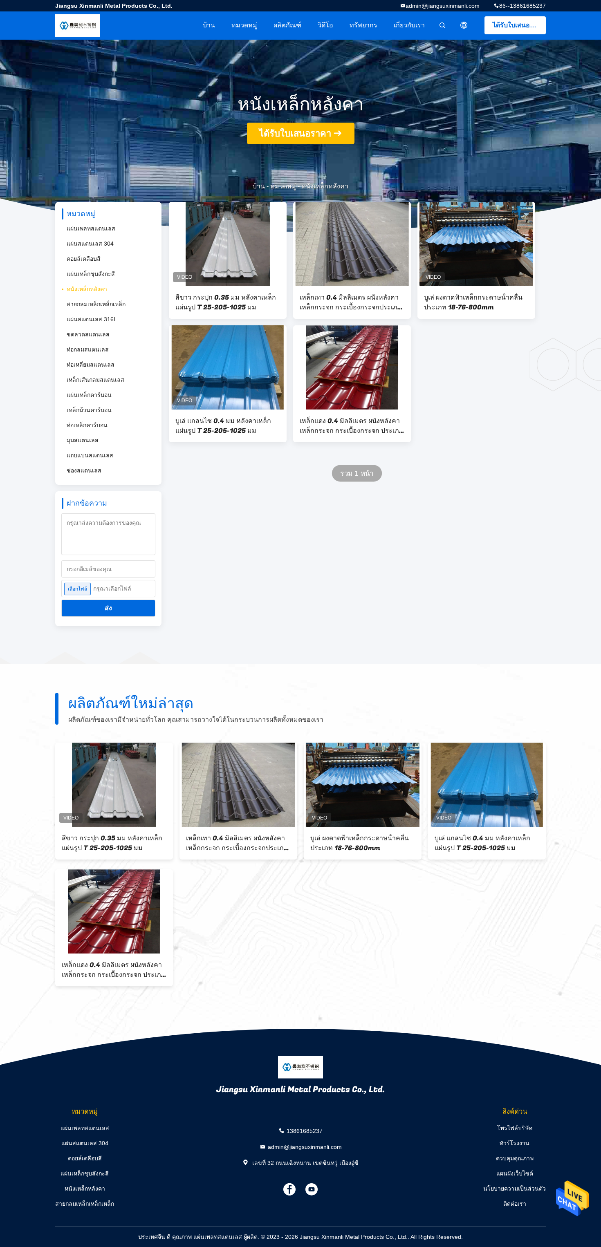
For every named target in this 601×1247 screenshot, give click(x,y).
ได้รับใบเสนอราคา (519, 25)
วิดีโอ (325, 25)
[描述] (464, 25)
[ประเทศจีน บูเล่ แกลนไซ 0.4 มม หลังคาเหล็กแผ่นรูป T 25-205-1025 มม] (228, 367)
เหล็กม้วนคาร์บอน (89, 410)
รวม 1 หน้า (357, 473)
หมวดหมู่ (244, 25)
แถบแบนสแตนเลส (90, 455)
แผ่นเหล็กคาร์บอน (89, 395)
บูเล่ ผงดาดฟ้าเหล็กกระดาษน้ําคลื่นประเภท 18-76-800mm (473, 302)
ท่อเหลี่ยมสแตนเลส (90, 364)
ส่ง (108, 607)
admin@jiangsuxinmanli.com (443, 5)
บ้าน (209, 25)
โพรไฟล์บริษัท (514, 1128)
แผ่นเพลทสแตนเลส (91, 228)
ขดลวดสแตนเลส (88, 334)
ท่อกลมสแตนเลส (88, 349)
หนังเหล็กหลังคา (87, 289)
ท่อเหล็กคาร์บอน (87, 425)
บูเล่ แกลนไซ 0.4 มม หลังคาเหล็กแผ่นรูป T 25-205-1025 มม (223, 426)
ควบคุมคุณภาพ (515, 1158)
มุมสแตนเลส (83, 440)
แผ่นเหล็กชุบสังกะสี (91, 274)
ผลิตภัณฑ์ (287, 25)
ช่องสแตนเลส (84, 470)
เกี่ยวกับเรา (409, 25)
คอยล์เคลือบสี (84, 258)
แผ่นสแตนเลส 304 (90, 243)
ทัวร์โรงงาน (514, 1143)
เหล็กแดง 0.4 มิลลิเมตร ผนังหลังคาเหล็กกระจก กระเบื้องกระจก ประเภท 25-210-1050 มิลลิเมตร (352, 426)
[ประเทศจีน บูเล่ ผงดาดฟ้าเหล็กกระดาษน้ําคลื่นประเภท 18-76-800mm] (476, 244)
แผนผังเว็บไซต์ (514, 1173)
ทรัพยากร (363, 25)
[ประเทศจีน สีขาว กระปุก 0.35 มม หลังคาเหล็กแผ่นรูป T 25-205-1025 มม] (228, 244)
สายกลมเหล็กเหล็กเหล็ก (96, 304)
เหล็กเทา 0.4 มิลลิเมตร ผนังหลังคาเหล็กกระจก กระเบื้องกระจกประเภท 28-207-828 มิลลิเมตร (351, 302)
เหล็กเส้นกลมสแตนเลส (95, 379)
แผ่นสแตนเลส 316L (92, 319)
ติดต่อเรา (514, 1203)
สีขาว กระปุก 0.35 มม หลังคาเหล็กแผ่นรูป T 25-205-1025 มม (225, 302)
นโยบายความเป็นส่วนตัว (514, 1188)
